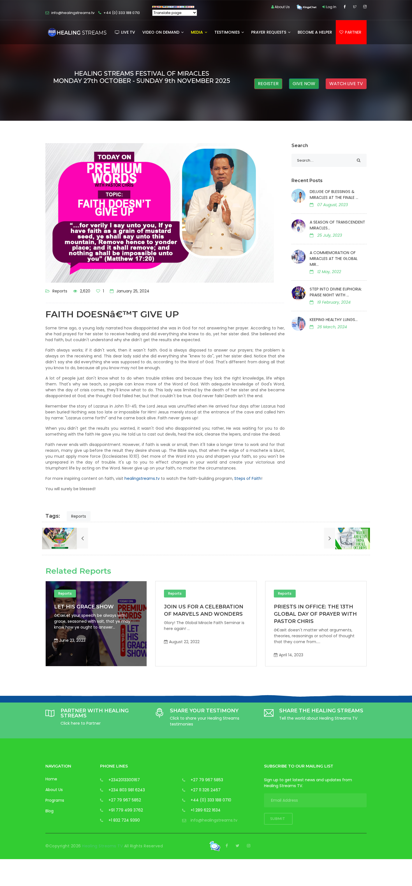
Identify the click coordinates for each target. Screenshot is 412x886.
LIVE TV (127, 32)
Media (197, 32)
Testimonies (227, 32)
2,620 (84, 291)
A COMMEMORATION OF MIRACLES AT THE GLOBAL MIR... (334, 258)
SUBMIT (278, 819)
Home (51, 779)
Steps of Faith (247, 478)
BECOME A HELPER (315, 32)
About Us (54, 789)
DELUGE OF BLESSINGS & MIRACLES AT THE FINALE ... (334, 194)
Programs (54, 800)
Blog (49, 811)
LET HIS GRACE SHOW (336, 607)
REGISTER (268, 83)
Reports (59, 291)
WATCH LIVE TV (346, 83)
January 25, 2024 (132, 291)
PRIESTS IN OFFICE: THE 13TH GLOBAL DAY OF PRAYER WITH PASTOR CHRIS (237, 614)
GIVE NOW (304, 83)
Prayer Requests (269, 32)
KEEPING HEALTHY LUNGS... (334, 319)
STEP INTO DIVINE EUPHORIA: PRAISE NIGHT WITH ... (336, 292)
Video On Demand (161, 32)
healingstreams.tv (142, 478)
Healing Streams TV (103, 846)
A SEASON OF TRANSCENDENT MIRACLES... (337, 225)
